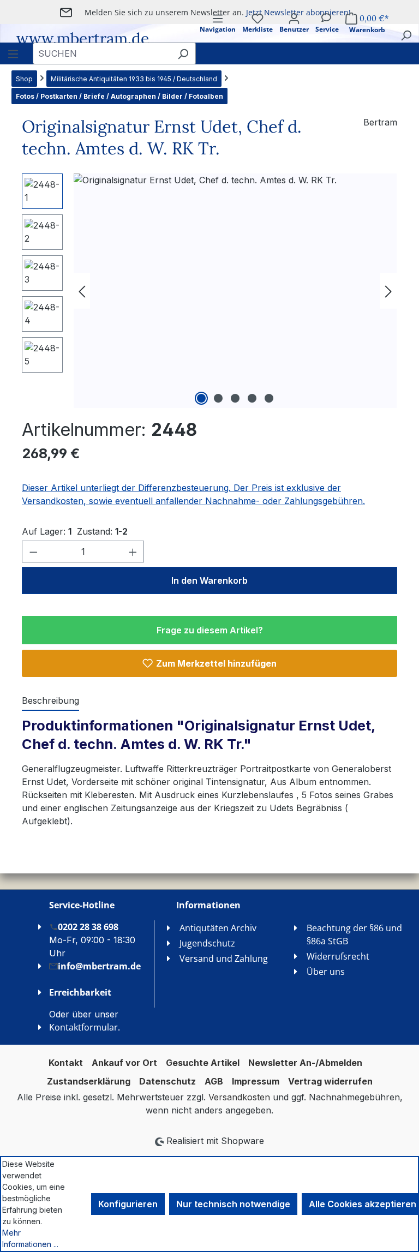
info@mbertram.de (99, 966)
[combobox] (102, 53)
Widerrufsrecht (338, 956)
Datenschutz (167, 1081)
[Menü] (13, 53)
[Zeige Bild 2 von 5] (218, 398)
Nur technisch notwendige (233, 1204)
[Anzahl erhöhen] (133, 551)
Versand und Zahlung (223, 959)
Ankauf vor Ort (124, 1062)
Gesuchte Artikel (203, 1062)
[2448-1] (235, 290)
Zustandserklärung (88, 1081)
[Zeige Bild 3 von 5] (235, 398)
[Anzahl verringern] (33, 551)
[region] (209, 290)
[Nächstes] (388, 290)
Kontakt (66, 1062)
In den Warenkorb (209, 580)
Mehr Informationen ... (30, 1238)
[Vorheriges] (82, 290)
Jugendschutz (207, 943)
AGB (214, 1081)
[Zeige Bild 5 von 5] (269, 398)
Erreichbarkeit (80, 992)
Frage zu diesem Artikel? (210, 630)
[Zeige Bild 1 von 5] (201, 398)
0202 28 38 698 (88, 927)
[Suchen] (406, 35)
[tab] (50, 701)
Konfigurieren (128, 1204)
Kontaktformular (83, 1027)
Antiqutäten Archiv (217, 928)
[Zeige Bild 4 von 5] (252, 398)
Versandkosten (239, 1097)
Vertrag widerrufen (330, 1081)
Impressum (255, 1081)
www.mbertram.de (82, 39)
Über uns (326, 972)
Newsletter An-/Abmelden (305, 1062)
